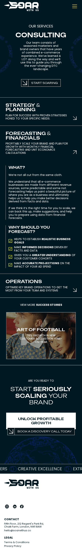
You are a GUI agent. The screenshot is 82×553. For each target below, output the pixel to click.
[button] (74, 6)
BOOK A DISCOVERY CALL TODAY (45, 431)
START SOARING (44, 82)
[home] (21, 6)
